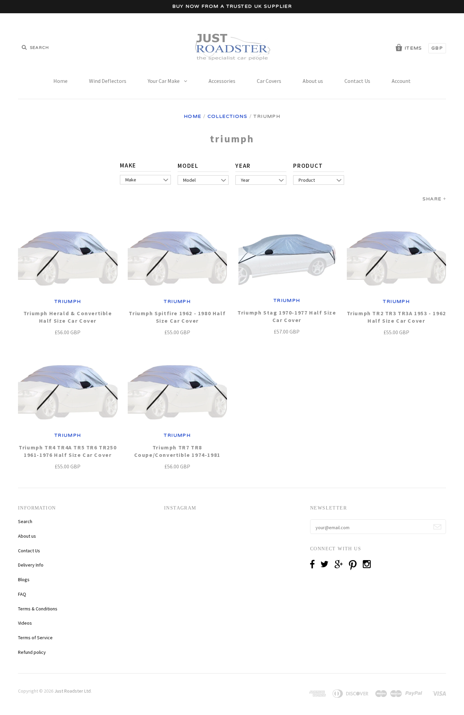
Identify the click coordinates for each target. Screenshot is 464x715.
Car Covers (269, 80)
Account (401, 80)
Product (308, 165)
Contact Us (357, 80)
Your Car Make (164, 80)
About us (313, 80)
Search (25, 521)
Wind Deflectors (107, 80)
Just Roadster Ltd (72, 691)
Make (128, 165)
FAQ (22, 594)
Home (60, 80)
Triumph (67, 301)
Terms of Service (35, 637)
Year (243, 165)
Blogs (24, 579)
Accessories (222, 80)
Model (188, 165)
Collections (227, 116)
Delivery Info (30, 565)
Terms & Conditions (37, 609)
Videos (25, 623)
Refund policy (32, 652)
